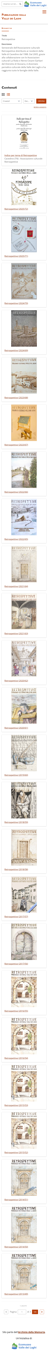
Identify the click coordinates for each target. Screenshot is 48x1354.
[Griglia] (3, 94)
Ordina (41, 101)
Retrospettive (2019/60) (16, 775)
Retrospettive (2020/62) (16, 680)
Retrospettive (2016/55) (16, 1010)
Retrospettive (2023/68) (16, 397)
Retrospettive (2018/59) (16, 822)
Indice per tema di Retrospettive (20, 155)
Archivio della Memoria (31, 1332)
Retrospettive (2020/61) (16, 727)
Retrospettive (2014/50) (16, 1246)
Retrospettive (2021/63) (16, 633)
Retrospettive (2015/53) (16, 1105)
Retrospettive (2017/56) (16, 963)
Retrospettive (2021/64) (16, 586)
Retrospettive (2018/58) (16, 869)
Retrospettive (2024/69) (16, 350)
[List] (8, 94)
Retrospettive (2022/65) (16, 539)
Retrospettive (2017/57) (16, 916)
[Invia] (20, 3)
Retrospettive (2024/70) (16, 303)
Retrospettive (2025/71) (16, 256)
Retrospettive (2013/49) (16, 1293)
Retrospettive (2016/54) (16, 1058)
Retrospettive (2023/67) (16, 444)
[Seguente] (42, 1312)
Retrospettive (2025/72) (16, 208)
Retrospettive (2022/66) (16, 491)
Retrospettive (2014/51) (16, 1199)
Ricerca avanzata (40, 107)
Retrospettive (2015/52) (16, 1152)
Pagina (13, 1311)
